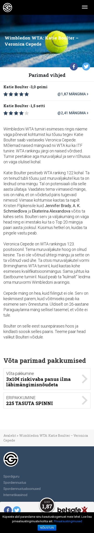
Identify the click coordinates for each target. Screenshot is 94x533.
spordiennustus (14, 482)
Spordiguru (11, 476)
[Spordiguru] (7, 7)
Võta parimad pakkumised (44, 360)
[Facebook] (74, 66)
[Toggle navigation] (84, 6)
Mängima (77, 94)
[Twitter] (86, 66)
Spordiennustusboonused (22, 489)
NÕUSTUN (47, 527)
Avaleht (9, 435)
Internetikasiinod (15, 495)
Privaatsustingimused (68, 521)
